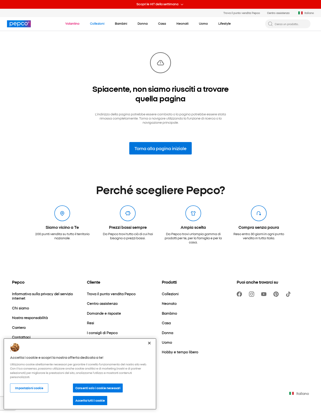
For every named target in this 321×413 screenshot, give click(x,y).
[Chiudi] (149, 343)
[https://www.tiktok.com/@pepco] (289, 294)
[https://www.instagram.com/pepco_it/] (252, 294)
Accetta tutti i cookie (90, 400)
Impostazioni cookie (29, 388)
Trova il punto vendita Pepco (241, 13)
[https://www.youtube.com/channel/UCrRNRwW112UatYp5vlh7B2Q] (264, 294)
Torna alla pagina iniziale (160, 148)
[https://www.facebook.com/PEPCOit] (240, 294)
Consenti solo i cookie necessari (97, 388)
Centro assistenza (278, 13)
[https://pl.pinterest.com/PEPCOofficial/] (276, 294)
